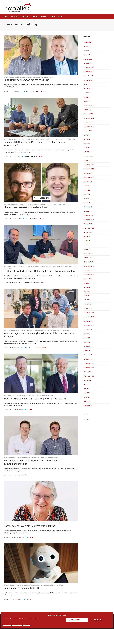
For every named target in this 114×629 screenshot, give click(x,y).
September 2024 (89, 126)
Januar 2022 (87, 257)
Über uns (52, 16)
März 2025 (87, 101)
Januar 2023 (87, 211)
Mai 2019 (87, 393)
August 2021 (88, 279)
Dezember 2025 (89, 67)
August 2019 (88, 380)
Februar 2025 (88, 105)
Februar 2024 (88, 156)
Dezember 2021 (89, 262)
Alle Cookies (74, 620)
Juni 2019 (87, 388)
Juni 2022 (87, 236)
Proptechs (34, 204)
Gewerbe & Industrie (25, 139)
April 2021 (87, 295)
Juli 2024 (86, 135)
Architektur (17, 523)
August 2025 (88, 80)
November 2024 (89, 118)
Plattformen (28, 77)
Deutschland (35, 77)
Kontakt (60, 16)
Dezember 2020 (89, 312)
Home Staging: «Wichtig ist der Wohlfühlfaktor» (30, 525)
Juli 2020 (86, 334)
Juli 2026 (86, 46)
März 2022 (87, 249)
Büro (10, 139)
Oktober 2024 (88, 122)
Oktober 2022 (88, 224)
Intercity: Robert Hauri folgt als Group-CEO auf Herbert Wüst (36, 398)
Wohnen (11, 77)
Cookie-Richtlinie (7, 625)
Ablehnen (98, 620)
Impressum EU (26, 625)
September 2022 (89, 228)
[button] (110, 615)
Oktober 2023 (88, 173)
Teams (15, 77)
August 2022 (88, 232)
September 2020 (89, 325)
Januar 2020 (87, 359)
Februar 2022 (88, 253)
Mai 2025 (87, 93)
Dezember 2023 (89, 164)
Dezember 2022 (89, 215)
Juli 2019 (86, 384)
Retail (18, 139)
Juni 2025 (87, 88)
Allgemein (45, 77)
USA (61, 523)
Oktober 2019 (88, 372)
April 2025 (87, 97)
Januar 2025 (87, 109)
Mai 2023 (87, 194)
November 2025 (89, 71)
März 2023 (87, 202)
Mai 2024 (87, 143)
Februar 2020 (88, 355)
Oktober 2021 (88, 270)
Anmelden (87, 420)
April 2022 (87, 245)
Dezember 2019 (89, 363)
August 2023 (88, 181)
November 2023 (89, 169)
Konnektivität (60, 266)
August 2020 (88, 329)
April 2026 (87, 50)
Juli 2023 (86, 186)
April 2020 (87, 346)
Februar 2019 (88, 405)
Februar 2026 (88, 59)
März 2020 (87, 350)
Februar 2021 (88, 304)
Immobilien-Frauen (30, 395)
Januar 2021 (87, 308)
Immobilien (14, 16)
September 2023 (89, 177)
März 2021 (87, 300)
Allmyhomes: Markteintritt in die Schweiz (26, 207)
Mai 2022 (87, 240)
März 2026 (87, 54)
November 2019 (89, 367)
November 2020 (89, 317)
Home (6, 16)
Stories (43, 16)
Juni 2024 (87, 139)
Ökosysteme (51, 77)
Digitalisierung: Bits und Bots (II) (21, 588)
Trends (34, 16)
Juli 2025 (86, 84)
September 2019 (89, 376)
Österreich (54, 204)
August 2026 (88, 42)
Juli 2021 (86, 283)
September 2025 (89, 76)
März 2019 (87, 401)
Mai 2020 (87, 342)
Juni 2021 (87, 287)
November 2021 (89, 266)
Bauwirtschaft (18, 330)
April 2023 (87, 198)
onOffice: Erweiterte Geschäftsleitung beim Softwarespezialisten (39, 271)
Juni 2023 (87, 190)
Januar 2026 (87, 63)
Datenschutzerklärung (17, 625)
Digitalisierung (21, 77)
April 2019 (87, 397)
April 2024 (87, 148)
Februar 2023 (88, 207)
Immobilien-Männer (35, 139)
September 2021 (89, 274)
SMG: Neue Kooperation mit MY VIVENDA (27, 80)
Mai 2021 (87, 291)
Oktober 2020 (88, 321)
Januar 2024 (87, 160)
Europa (61, 139)
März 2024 (87, 152)
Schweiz (41, 77)
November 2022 (89, 219)
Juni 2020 (87, 338)
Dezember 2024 (89, 114)
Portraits (25, 16)
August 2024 (88, 131)
